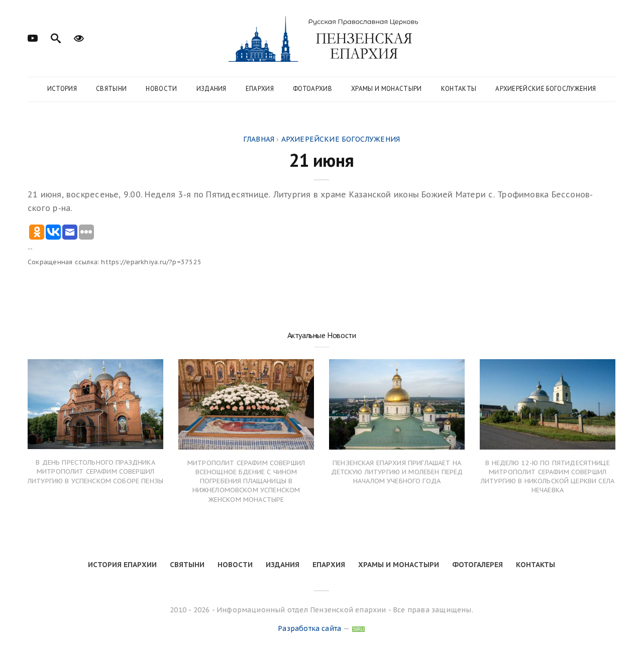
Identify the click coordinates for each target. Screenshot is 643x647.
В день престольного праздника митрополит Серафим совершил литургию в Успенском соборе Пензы (95, 471)
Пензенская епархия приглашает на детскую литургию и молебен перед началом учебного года (397, 472)
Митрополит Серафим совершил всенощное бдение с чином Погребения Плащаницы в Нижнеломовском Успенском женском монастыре (246, 481)
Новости (161, 88)
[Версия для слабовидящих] (79, 37)
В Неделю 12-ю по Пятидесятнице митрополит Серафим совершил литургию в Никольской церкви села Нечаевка (547, 477)
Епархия (260, 88)
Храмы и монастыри (386, 88)
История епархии (122, 564)
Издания (211, 88)
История (62, 88)
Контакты (459, 88)
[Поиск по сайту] (56, 37)
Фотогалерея (477, 564)
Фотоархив (312, 88)
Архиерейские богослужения (545, 88)
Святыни (111, 88)
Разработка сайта (309, 628)
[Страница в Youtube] (33, 37)
